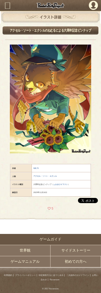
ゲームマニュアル (25, 261)
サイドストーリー (75, 250)
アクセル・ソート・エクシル (45, 176)
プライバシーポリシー (25, 275)
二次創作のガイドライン (77, 275)
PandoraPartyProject (50, 5)
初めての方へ (75, 261)
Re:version (54, 279)
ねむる (36, 168)
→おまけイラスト (60, 184)
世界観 (25, 250)
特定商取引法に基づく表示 (51, 275)
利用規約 (8, 275)
